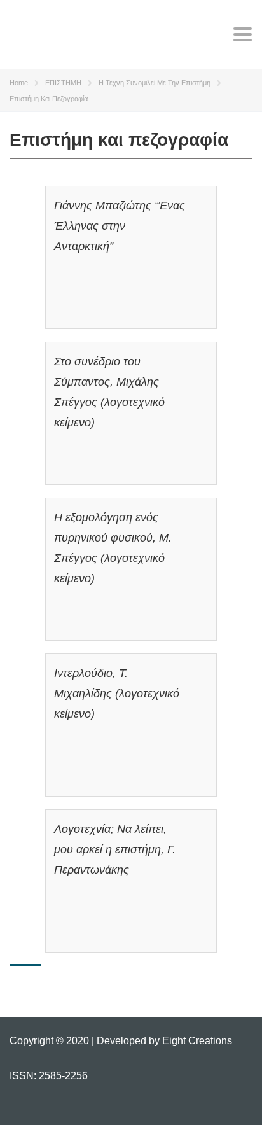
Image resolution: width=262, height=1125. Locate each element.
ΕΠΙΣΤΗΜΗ (63, 83)
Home (19, 83)
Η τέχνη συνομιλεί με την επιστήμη (154, 83)
